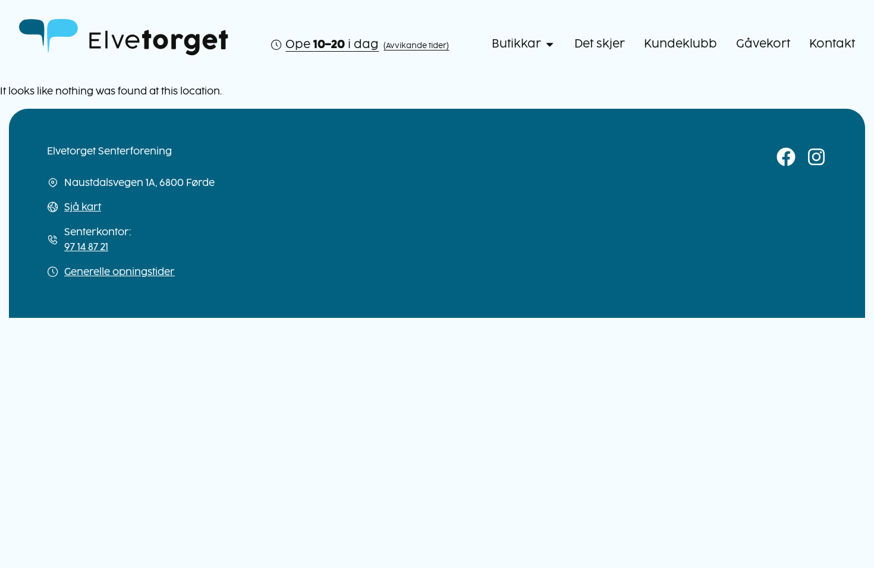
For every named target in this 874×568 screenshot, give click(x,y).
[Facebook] (786, 157)
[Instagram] (816, 157)
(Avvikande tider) (416, 45)
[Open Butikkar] (549, 44)
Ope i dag (332, 44)
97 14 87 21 (86, 247)
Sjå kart (82, 207)
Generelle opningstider (119, 271)
